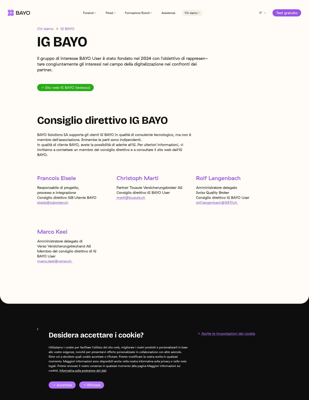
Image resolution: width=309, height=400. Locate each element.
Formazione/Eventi (137, 13)
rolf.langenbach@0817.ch (217, 202)
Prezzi (109, 13)
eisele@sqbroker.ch (52, 202)
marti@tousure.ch (131, 197)
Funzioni (88, 13)
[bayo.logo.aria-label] (19, 13)
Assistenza (168, 13)
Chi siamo (191, 13)
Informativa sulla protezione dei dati (83, 370)
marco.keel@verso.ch (55, 261)
